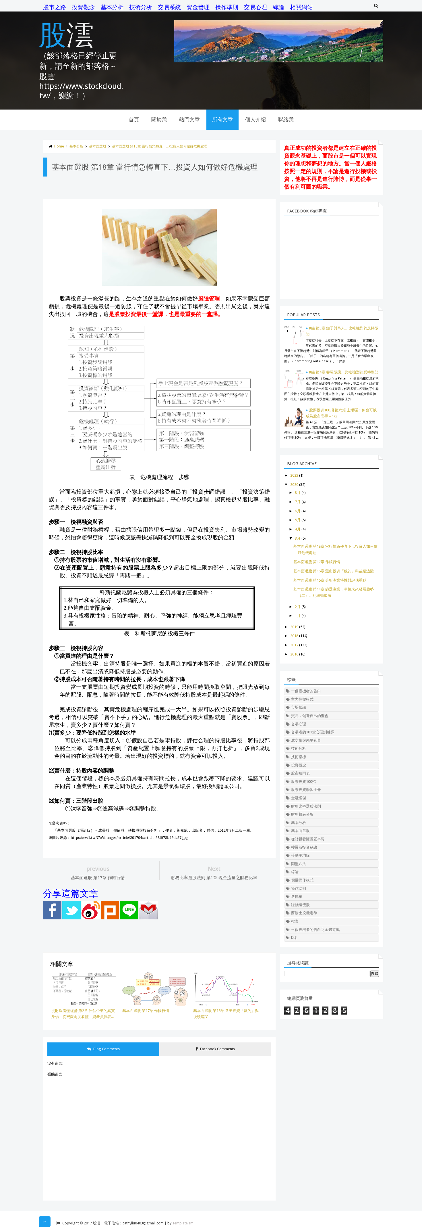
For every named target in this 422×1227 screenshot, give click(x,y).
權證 (295, 921)
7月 (298, 502)
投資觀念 (83, 7)
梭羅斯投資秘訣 (304, 847)
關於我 (159, 119)
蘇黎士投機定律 (304, 913)
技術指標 (298, 757)
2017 (294, 645)
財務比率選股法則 (306, 806)
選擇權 (296, 896)
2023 (294, 475)
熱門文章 (189, 119)
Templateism (182, 1223)
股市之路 (54, 7)
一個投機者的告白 (306, 691)
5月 (298, 520)
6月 (298, 511)
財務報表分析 (302, 814)
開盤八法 (298, 864)
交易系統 (169, 7)
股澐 (66, 33)
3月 (298, 538)
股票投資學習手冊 (306, 789)
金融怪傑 (298, 798)
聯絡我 (286, 119)
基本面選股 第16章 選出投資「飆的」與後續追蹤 (333, 571)
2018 (294, 636)
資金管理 (198, 7)
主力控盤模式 (302, 699)
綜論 (278, 7)
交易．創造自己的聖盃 (309, 716)
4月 (298, 529)
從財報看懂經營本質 (308, 839)
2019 (294, 627)
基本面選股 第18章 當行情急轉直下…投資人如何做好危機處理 (159, 146)
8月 (298, 492)
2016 (294, 654)
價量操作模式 (302, 880)
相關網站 (301, 7)
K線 (294, 937)
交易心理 (255, 7)
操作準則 (226, 7)
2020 (294, 484)
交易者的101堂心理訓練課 (312, 732)
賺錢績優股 (300, 905)
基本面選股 (97, 146)
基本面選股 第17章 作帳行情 (316, 562)
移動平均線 (300, 855)
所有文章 (222, 119)
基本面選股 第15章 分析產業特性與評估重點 (329, 580)
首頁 (134, 119)
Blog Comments (106, 1049)
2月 (298, 607)
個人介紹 (255, 119)
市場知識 (298, 707)
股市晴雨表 (300, 773)
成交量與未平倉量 (306, 740)
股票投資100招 (303, 781)
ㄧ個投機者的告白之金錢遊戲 (315, 929)
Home (59, 146)
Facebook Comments (217, 1049)
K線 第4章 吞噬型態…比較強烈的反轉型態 (343, 372)
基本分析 (111, 7)
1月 (298, 616)
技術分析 (140, 7)
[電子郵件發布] (148, 918)
